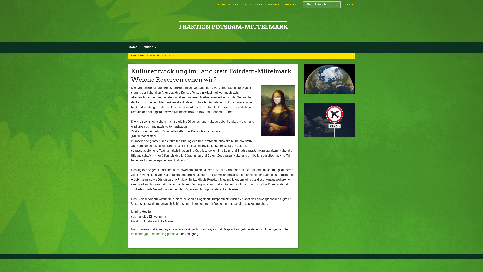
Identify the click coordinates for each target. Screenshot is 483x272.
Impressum (272, 4)
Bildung (173, 55)
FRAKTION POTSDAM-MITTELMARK (149, 55)
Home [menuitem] (133, 47)
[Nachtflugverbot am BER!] (329, 120)
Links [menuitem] (347, 4)
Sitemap (246, 4)
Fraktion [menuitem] (147, 47)
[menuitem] (221, 4)
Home (221, 4)
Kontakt (233, 4)
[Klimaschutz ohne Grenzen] (329, 79)
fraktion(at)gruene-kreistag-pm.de (153, 234)
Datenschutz (290, 4)
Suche (258, 4)
